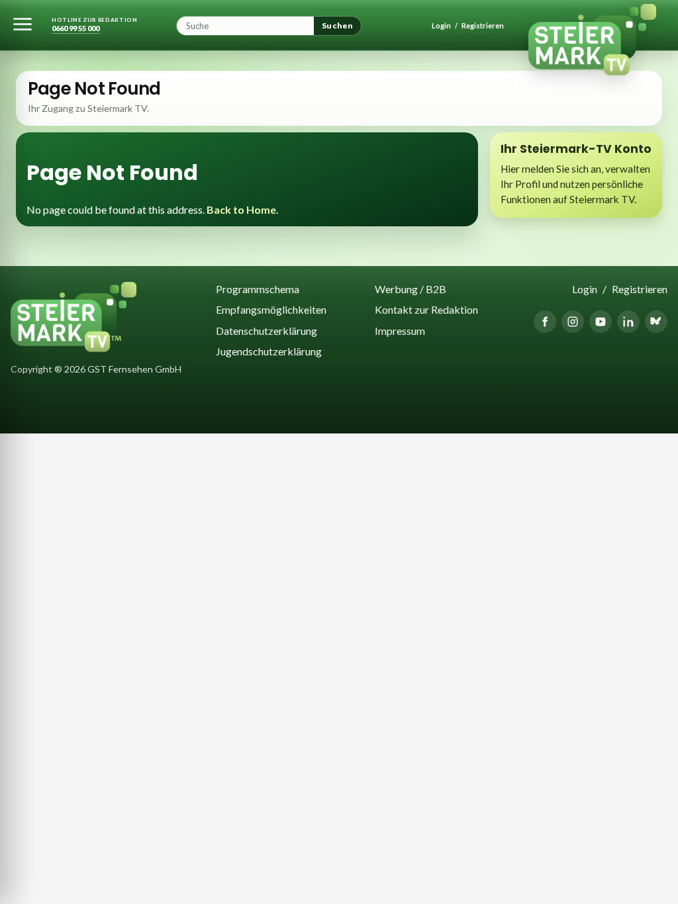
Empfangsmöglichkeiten (271, 309)
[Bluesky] (656, 321)
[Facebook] (545, 321)
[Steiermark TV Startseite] (603, 25)
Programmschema (257, 289)
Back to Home (241, 209)
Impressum (400, 330)
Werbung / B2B (410, 289)
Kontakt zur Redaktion (426, 309)
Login (441, 25)
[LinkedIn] (628, 321)
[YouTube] (600, 321)
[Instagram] (572, 321)
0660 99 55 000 (75, 28)
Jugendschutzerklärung (269, 351)
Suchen (337, 25)
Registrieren (482, 25)
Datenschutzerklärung (266, 330)
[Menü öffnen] (22, 24)
